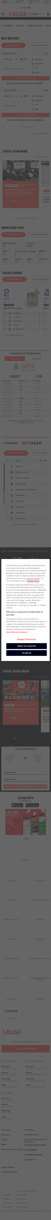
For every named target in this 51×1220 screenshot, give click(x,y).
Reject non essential (26, 646)
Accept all (26, 653)
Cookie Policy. (33, 581)
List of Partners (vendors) (16, 632)
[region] (25, 610)
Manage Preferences (26, 639)
